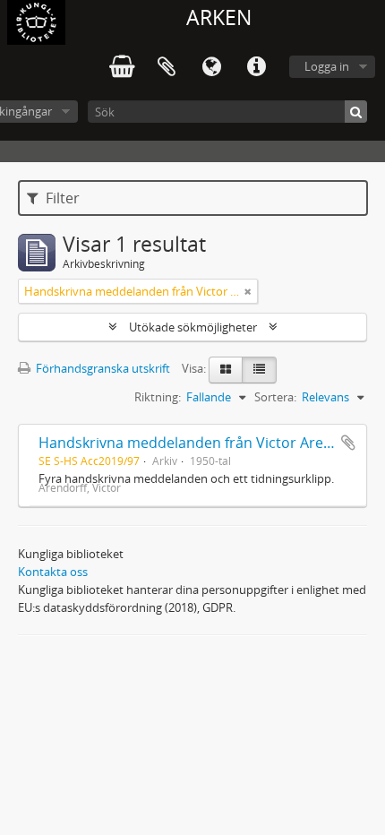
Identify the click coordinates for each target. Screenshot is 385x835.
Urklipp (166, 67)
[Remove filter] (248, 291)
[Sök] (356, 111)
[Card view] (226, 370)
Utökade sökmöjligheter (193, 327)
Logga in (326, 66)
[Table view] (259, 370)
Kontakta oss (53, 572)
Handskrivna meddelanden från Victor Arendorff (202, 442)
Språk (211, 67)
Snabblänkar (256, 67)
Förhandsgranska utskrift (101, 368)
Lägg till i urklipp (348, 443)
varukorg (121, 67)
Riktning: (157, 397)
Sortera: (275, 397)
